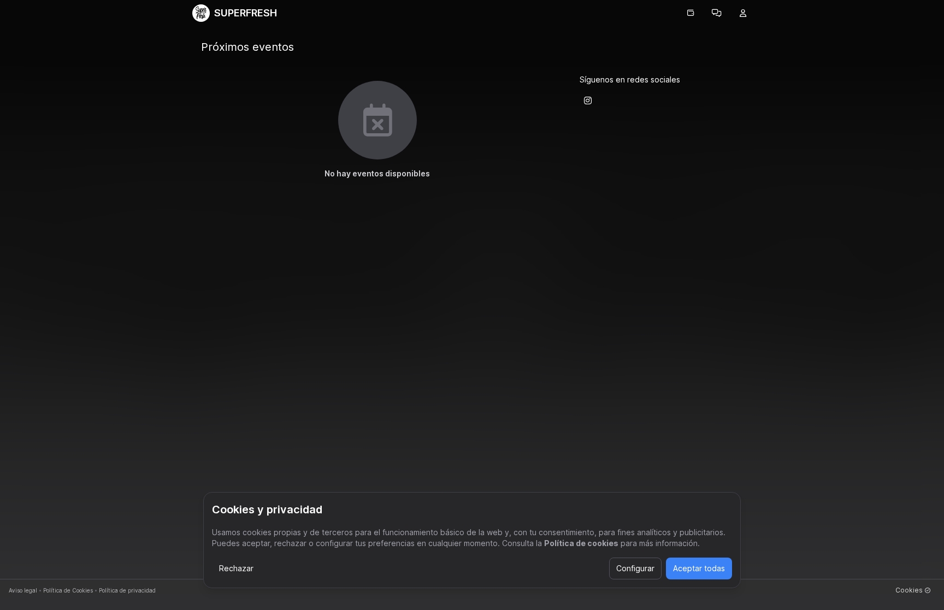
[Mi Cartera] (690, 13)
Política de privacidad (127, 590)
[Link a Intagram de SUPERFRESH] (588, 100)
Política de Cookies (68, 590)
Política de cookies (581, 543)
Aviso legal (23, 590)
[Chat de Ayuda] (716, 13)
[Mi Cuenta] (743, 13)
